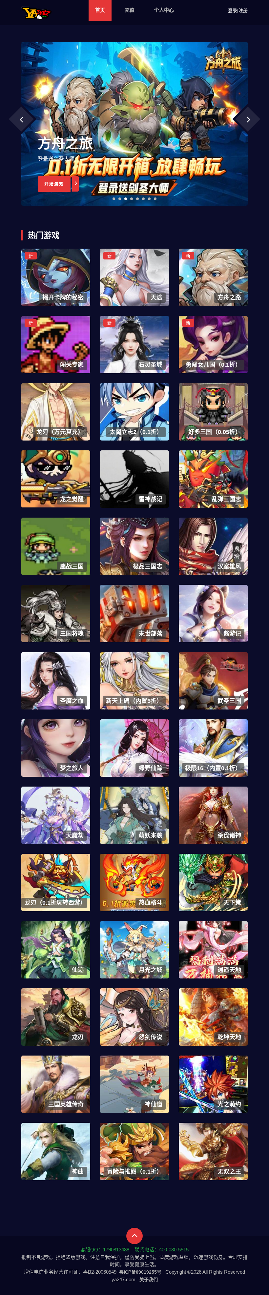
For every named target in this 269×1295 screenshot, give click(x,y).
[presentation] (21, 119)
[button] (114, 198)
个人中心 (164, 10)
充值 (129, 10)
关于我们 (148, 1279)
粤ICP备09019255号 (140, 1272)
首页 (100, 10)
